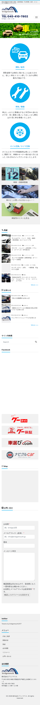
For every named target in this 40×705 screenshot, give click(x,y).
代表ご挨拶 (6, 636)
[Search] (36, 342)
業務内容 (5, 640)
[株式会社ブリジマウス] (10, 9)
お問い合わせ (7, 656)
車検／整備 (20, 107)
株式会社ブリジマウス (20, 696)
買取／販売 (20, 67)
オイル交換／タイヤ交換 (20, 146)
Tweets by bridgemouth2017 (11, 624)
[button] (3, 30)
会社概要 (5, 648)
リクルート (6, 652)
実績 (4, 644)
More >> (34, 285)
